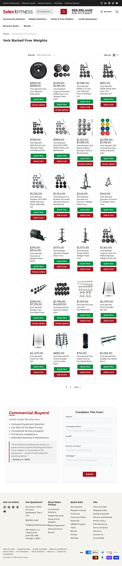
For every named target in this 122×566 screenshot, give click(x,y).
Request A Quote (28, 3)
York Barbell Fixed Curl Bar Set (37, 358)
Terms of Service (100, 527)
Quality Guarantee (101, 514)
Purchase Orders (78, 517)
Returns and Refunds (102, 517)
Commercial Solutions (14, 19)
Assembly (75, 521)
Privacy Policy (99, 521)
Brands (27, 26)
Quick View (38, 99)
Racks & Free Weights (62, 19)
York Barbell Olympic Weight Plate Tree (61, 253)
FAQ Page (58, 3)
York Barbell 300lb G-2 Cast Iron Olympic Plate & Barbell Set (84, 91)
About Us (97, 531)
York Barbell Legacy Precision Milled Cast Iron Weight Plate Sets (61, 94)
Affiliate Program (78, 524)
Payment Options (45, 3)
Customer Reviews (71, 3)
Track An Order (100, 507)
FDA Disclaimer (100, 524)
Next (76, 387)
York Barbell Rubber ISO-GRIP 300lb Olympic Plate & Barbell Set (38, 202)
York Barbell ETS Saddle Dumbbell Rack (108, 358)
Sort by (31, 55)
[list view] (117, 55)
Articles (74, 534)
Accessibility (98, 538)
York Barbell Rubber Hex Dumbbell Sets (37, 310)
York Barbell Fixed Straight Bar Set (107, 307)
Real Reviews (76, 507)
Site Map (74, 538)
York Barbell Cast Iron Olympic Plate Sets (38, 91)
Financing (75, 514)
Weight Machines (38, 19)
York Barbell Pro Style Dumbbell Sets (61, 310)
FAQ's (73, 527)
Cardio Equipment (87, 19)
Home (6, 34)
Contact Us (98, 534)
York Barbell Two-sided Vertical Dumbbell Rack (85, 358)
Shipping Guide (100, 510)
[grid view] (114, 55)
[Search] (64, 11)
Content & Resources (11, 3)
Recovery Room (11, 26)
